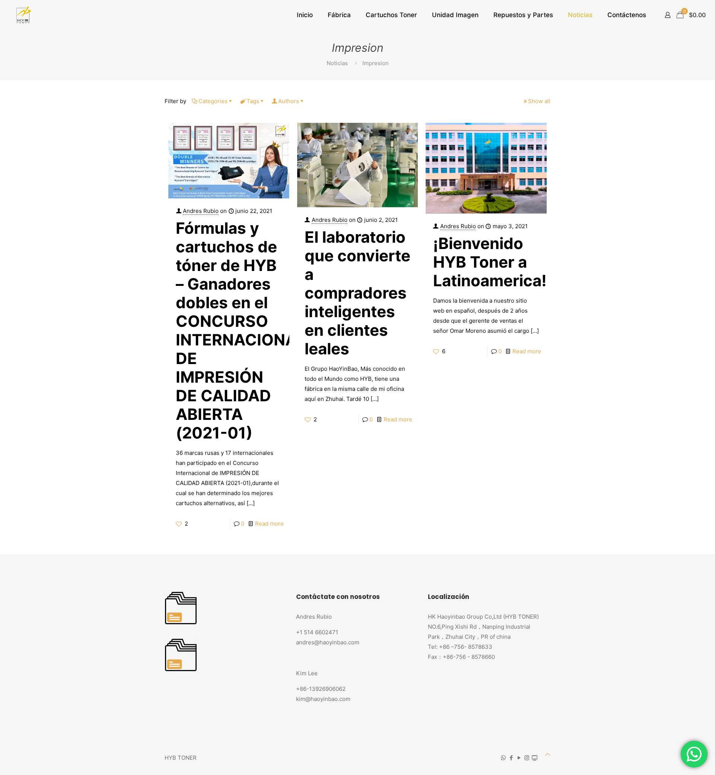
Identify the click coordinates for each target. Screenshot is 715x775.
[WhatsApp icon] (503, 757)
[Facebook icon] (511, 757)
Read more (269, 523)
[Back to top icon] (547, 754)
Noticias (337, 63)
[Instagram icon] (527, 757)
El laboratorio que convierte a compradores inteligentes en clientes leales (357, 292)
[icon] (534, 757)
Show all (539, 101)
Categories (213, 101)
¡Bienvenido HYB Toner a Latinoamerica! (490, 262)
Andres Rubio (201, 210)
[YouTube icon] (519, 757)
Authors (288, 101)
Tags (253, 101)
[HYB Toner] (22, 15)
